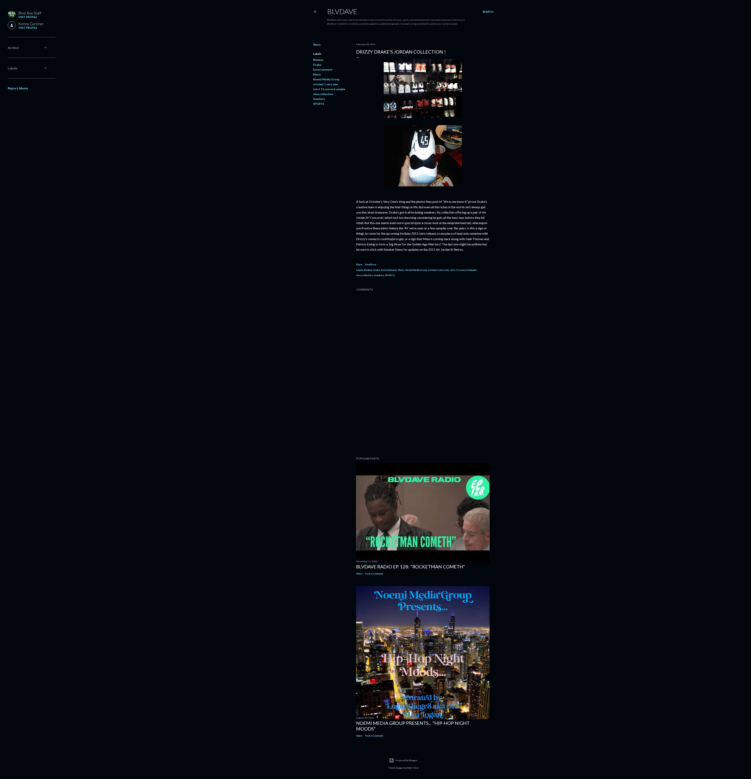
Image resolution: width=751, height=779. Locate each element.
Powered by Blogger (406, 760)
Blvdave (318, 59)
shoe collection (323, 94)
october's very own (325, 84)
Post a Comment (374, 573)
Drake (317, 64)
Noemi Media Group (326, 79)
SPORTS (318, 103)
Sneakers (319, 99)
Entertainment (322, 69)
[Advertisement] (423, 419)
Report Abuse (18, 88)
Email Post (370, 264)
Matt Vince (413, 767)
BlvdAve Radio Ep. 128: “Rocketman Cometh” (410, 566)
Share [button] (317, 44)
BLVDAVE (342, 11)
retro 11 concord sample (329, 89)
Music (317, 74)
